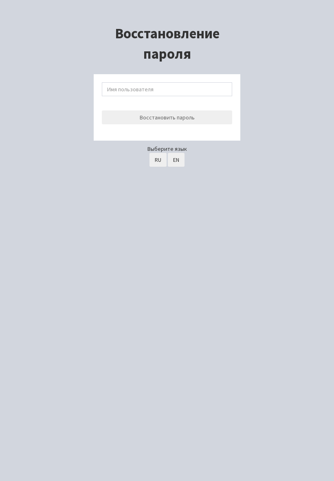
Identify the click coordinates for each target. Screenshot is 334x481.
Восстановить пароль (167, 117)
